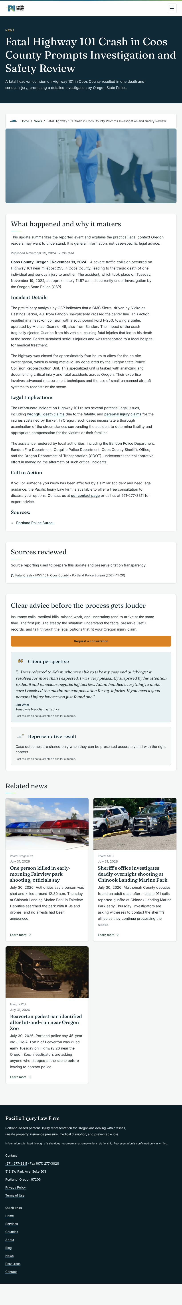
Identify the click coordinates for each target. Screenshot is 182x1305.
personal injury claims (122, 414)
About (9, 1240)
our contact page (85, 495)
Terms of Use (14, 1195)
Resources (12, 1264)
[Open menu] (172, 8)
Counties (11, 1232)
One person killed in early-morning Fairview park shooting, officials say (40, 874)
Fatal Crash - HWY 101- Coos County (42, 575)
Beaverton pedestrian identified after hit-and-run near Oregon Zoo (46, 1022)
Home (25, 121)
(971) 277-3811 (16, 1163)
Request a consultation (91, 641)
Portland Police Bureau (35, 523)
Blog (8, 1248)
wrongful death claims (46, 414)
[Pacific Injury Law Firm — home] (15, 8)
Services (11, 1224)
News (38, 121)
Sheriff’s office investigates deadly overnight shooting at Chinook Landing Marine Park (132, 874)
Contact (11, 1272)
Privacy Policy (15, 1187)
